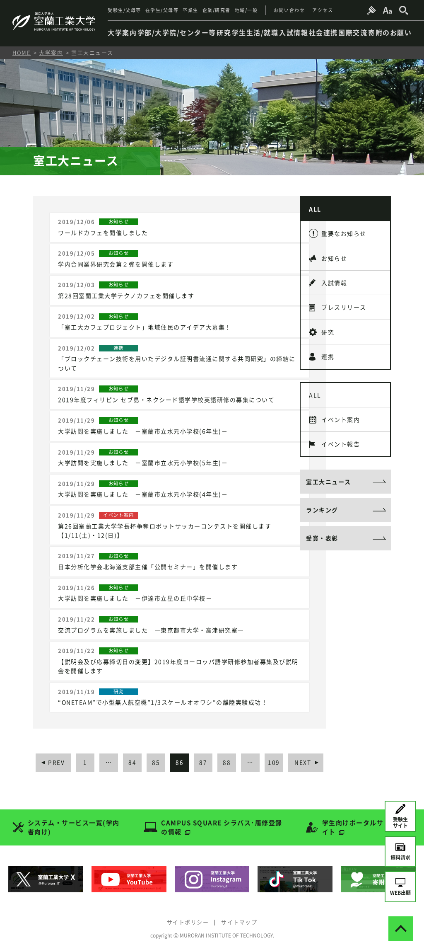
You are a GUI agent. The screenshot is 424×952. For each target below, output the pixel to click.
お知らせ (334, 258)
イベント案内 (340, 419)
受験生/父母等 (124, 10)
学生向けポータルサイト (353, 827)
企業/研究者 (216, 10)
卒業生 (190, 10)
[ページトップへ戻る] (400, 928)
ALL (315, 209)
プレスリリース (343, 307)
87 (203, 762)
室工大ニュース (328, 481)
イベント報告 (340, 444)
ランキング (322, 510)
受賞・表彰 (322, 538)
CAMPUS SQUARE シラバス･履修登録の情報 (221, 827)
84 (132, 762)
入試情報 (334, 283)
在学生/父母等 (162, 10)
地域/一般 (246, 10)
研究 (327, 332)
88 (227, 762)
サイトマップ (239, 922)
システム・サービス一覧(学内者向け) (74, 827)
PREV (56, 762)
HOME (21, 52)
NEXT (302, 762)
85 (156, 762)
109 (274, 762)
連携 (327, 356)
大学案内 (51, 52)
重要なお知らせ (343, 233)
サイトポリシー (188, 922)
